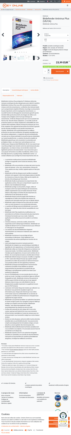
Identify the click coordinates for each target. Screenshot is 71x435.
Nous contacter (5, 395)
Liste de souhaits (49, 78)
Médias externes (18, 430)
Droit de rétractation (25, 395)
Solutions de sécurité (20, 9)
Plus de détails (5, 432)
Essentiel (6, 430)
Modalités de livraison (43, 397)
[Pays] (47, 1)
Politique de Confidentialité (5, 400)
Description (6, 90)
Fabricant (19, 95)
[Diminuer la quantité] (48, 72)
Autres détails (34, 90)
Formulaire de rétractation (26, 397)
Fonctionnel (39, 430)
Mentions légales (25, 426)
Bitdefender (30, 9)
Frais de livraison (54, 80)
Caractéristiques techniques (20, 90)
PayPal (30, 430)
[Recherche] (55, 1)
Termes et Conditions (7, 397)
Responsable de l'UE (8, 95)
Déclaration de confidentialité (10, 426)
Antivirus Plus (37, 9)
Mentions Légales (6, 403)
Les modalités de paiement (42, 400)
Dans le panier (60, 71)
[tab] (6, 90)
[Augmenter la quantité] (48, 70)
